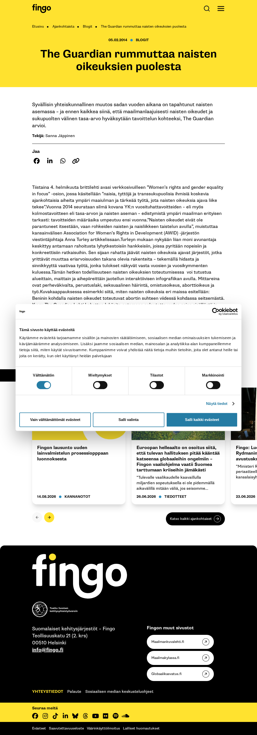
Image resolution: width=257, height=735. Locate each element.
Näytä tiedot (216, 403)
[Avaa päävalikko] (221, 9)
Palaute (74, 691)
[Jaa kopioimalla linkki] (75, 161)
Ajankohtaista (63, 26)
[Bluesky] (75, 716)
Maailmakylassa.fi (165, 657)
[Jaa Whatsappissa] (62, 161)
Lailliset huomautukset (141, 728)
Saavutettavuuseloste (66, 728)
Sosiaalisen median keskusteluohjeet (119, 691)
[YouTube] (95, 716)
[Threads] (85, 716)
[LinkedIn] (65, 716)
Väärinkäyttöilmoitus (103, 728)
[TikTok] (55, 716)
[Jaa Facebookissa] (36, 161)
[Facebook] (35, 716)
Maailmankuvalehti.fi (167, 641)
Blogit (87, 26)
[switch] (100, 385)
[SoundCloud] (125, 716)
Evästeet (39, 728)
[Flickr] (105, 716)
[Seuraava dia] (49, 517)
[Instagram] (45, 716)
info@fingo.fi (47, 650)
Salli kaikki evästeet (202, 419)
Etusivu (38, 26)
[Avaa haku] (208, 9)
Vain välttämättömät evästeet (55, 419)
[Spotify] (115, 716)
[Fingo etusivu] (41, 8)
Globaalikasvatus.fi (166, 673)
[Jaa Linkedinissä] (49, 161)
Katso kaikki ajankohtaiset (191, 518)
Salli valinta (128, 419)
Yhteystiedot (47, 691)
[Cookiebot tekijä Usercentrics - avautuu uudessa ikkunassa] (216, 311)
